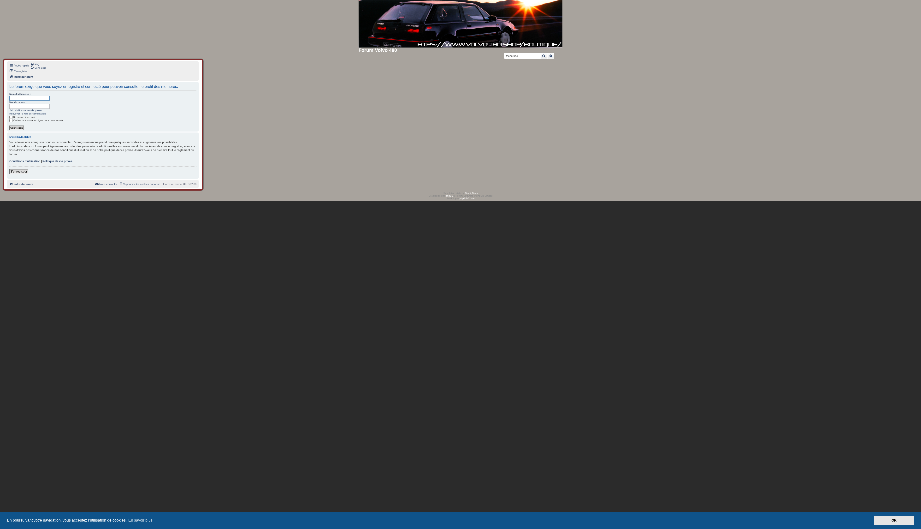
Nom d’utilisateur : (20, 94)
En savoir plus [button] (140, 520)
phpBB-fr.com (467, 198)
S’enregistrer (18, 171)
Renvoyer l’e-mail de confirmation (27, 113)
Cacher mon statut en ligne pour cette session (38, 120)
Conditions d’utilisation (24, 161)
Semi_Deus (471, 193)
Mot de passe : (17, 102)
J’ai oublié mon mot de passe (25, 110)
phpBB (449, 195)
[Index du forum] (460, 24)
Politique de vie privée (57, 161)
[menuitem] (34, 64)
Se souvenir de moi (24, 117)
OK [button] (894, 520)
